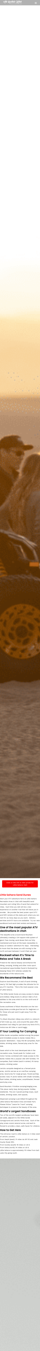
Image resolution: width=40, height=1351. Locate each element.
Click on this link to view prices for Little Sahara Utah (20, 884)
